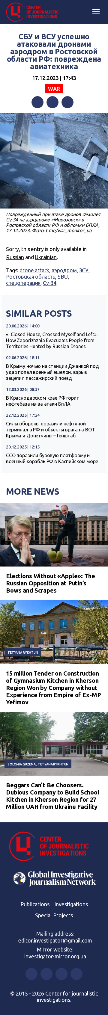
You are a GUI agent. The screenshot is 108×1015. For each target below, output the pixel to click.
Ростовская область (30, 277)
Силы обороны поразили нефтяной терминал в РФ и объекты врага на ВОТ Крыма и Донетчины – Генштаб (50, 429)
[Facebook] (38, 102)
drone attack (34, 270)
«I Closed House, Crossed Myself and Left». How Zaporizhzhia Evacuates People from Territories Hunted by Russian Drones (52, 340)
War (54, 89)
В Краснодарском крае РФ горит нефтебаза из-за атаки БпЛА (42, 401)
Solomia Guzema (22, 764)
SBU (63, 277)
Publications (35, 904)
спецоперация (23, 283)
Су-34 (49, 283)
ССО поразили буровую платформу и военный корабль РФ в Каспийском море (52, 458)
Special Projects (54, 915)
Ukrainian (46, 257)
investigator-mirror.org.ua (55, 956)
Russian (15, 257)
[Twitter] (52, 102)
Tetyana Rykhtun (23, 652)
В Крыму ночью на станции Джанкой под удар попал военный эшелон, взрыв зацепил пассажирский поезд (52, 372)
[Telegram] (68, 102)
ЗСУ (84, 270)
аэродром (64, 270)
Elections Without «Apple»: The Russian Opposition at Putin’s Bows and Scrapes (50, 583)
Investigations (71, 904)
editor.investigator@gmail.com (55, 940)
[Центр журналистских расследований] (34, 12)
